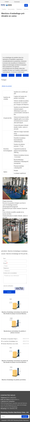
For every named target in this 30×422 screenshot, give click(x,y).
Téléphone (19, 75)
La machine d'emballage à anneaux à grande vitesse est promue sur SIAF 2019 (11, 341)
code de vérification (8, 285)
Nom (4, 258)
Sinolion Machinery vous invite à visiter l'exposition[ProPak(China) (11, 343)
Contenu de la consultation (10, 273)
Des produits (11, 9)
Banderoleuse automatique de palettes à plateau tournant (15, 331)
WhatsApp (26, 75)
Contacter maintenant (4, 75)
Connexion (17, 1)
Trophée (3, 9)
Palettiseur (19, 9)
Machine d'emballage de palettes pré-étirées (14, 379)
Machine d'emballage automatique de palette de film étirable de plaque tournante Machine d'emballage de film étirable (15, 312)
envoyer (9, 292)
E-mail (11, 75)
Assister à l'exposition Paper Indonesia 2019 (11, 338)
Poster (5, 263)
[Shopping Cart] (12, 1)
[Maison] (9, 5)
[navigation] (26, 5)
